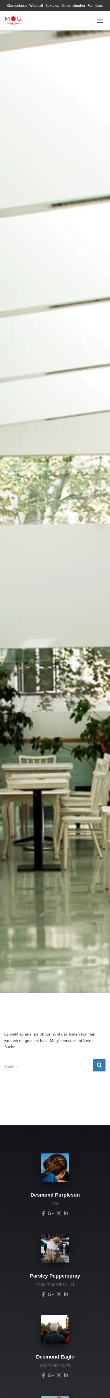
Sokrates (52, 6)
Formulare (95, 6)
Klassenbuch (17, 6)
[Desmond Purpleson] (43, 1213)
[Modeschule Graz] (15, 21)
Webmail (36, 6)
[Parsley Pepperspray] (43, 1294)
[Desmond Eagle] (43, 1375)
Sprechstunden (73, 6)
